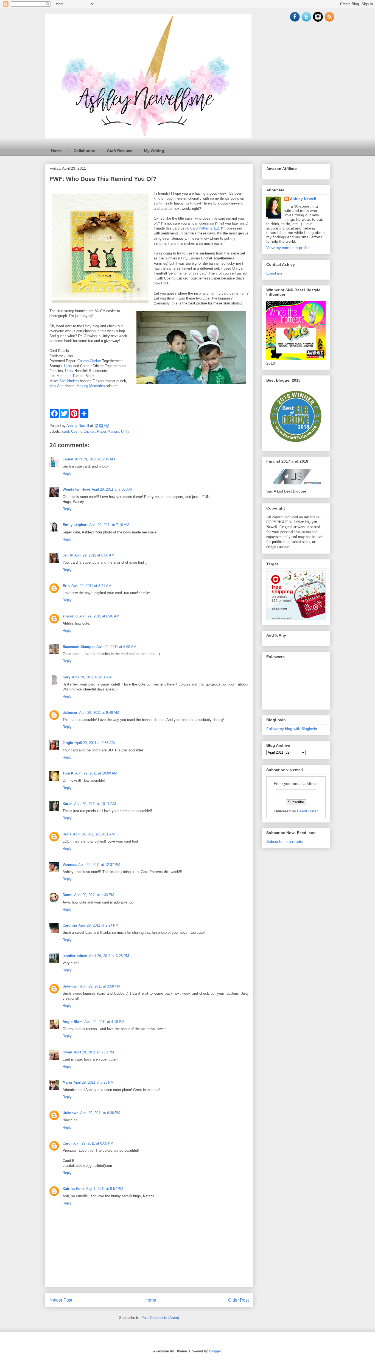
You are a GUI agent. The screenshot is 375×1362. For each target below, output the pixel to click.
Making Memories (91, 386)
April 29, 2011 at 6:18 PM (94, 1052)
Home (56, 151)
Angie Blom (73, 1022)
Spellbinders (69, 381)
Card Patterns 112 (204, 228)
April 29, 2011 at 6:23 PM (94, 1082)
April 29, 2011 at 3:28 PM (109, 956)
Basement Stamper (79, 647)
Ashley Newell (303, 199)
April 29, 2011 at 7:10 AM (109, 525)
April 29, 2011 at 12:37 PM (99, 865)
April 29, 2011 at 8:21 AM (91, 586)
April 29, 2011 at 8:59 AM (116, 647)
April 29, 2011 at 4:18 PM (104, 1022)
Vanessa (70, 865)
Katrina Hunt (73, 1189)
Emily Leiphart (75, 525)
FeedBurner (307, 811)
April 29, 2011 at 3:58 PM (100, 986)
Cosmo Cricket (89, 361)
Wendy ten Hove (76, 489)
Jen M (68, 555)
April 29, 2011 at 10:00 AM (96, 773)
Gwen (67, 1052)
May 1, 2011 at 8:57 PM (104, 1189)
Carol (67, 1143)
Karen (67, 804)
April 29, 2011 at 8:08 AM (94, 555)
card (65, 431)
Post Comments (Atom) (160, 1318)
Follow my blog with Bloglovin (291, 728)
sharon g (70, 616)
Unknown (71, 986)
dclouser (70, 713)
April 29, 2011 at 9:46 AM (99, 713)
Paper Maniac (108, 431)
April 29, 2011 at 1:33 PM (94, 895)
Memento (64, 376)
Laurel (68, 459)
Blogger (215, 1351)
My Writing (154, 151)
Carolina (70, 925)
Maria (67, 1082)
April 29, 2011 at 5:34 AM (95, 459)
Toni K (68, 773)
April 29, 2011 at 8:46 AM (99, 616)
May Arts (56, 386)
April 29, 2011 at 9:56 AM (95, 743)
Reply (67, 473)
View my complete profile (288, 247)
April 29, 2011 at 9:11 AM (92, 677)
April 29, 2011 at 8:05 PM (93, 1143)
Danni (67, 895)
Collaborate (84, 151)
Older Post (238, 1300)
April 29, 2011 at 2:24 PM (99, 925)
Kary (66, 677)
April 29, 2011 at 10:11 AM (95, 804)
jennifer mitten (75, 956)
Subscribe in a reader (285, 841)
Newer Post (60, 1300)
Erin (66, 586)
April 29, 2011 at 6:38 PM (100, 1113)
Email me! (275, 273)
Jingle (68, 743)
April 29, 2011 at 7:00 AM (112, 489)
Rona (67, 834)
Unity (68, 366)
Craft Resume (119, 151)
